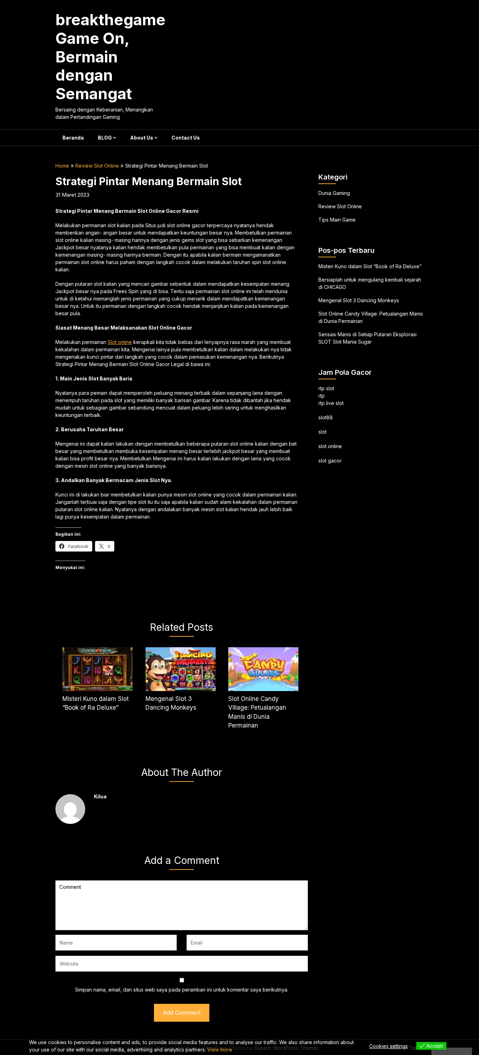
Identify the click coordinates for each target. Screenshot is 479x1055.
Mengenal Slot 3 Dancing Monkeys (358, 300)
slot (322, 432)
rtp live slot (331, 403)
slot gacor (330, 461)
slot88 (325, 417)
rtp (321, 396)
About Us (141, 138)
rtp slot (326, 388)
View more (219, 1050)
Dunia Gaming (334, 193)
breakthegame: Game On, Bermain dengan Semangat (113, 56)
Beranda (73, 138)
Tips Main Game (337, 220)
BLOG (105, 138)
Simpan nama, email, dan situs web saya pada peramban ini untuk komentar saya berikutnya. (181, 990)
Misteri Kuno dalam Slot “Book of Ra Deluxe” (369, 266)
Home (62, 166)
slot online (330, 446)
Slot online (120, 342)
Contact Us (185, 138)
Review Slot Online (97, 166)
